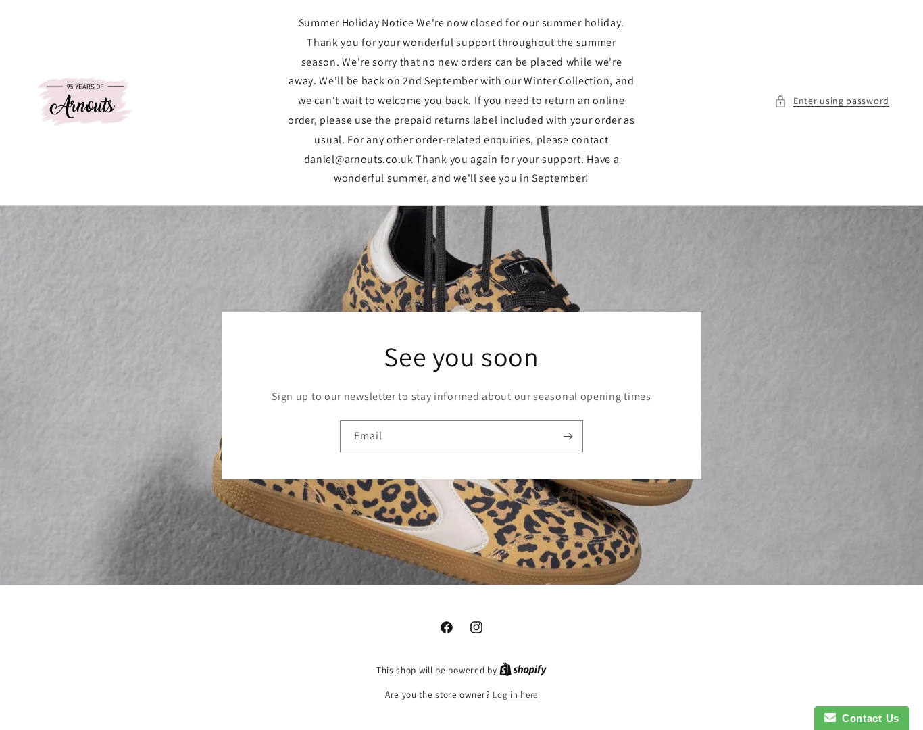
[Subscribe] (567, 436)
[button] (831, 101)
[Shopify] (523, 670)
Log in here (515, 694)
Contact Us (867, 718)
